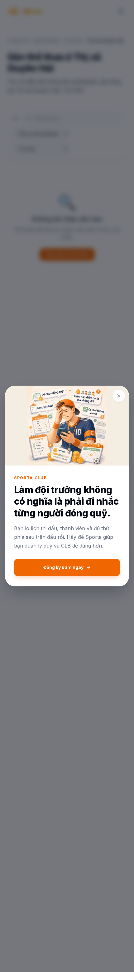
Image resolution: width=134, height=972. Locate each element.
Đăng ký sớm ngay (63, 567)
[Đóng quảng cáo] (118, 396)
